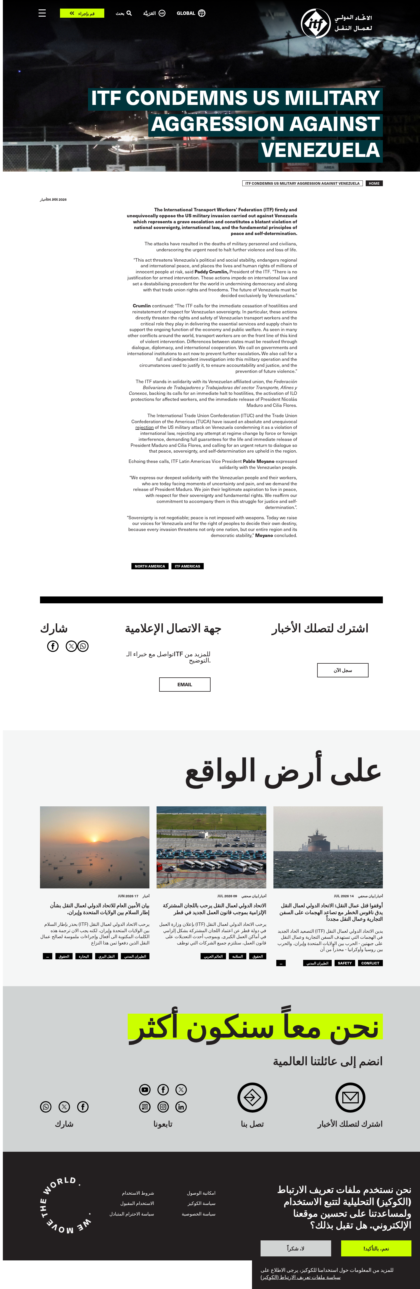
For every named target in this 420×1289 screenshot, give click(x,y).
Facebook (163, 1089)
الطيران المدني (317, 962)
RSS (145, 1107)
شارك (54, 627)
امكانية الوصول (201, 1193)
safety (345, 962)
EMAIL (184, 684)
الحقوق (258, 956)
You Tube (145, 1089)
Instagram (163, 1107)
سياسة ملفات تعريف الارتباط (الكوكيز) (301, 1277)
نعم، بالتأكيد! (376, 1248)
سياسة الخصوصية (198, 1214)
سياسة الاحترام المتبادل (131, 1214)
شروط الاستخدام (138, 1193)
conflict (370, 962)
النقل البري (107, 956)
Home (374, 183)
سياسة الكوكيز (201, 1203)
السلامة (237, 956)
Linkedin (181, 1107)
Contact (252, 1100)
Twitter (181, 1089)
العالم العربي (213, 956)
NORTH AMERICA (150, 566)
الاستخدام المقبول (137, 1203)
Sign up (350, 1100)
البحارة (84, 956)
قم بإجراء (86, 13)
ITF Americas (187, 566)
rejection (144, 427)
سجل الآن (343, 670)
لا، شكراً (295, 1248)
